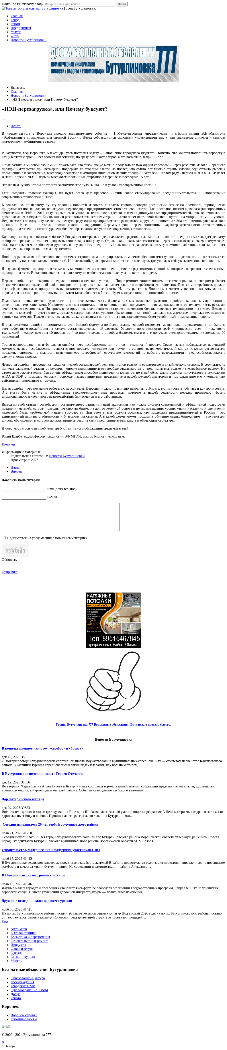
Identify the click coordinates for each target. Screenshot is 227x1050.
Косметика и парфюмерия (30, 937)
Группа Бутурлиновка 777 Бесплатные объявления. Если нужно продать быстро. (113, 724)
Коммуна (9, 444)
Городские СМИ (23, 986)
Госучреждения (22, 982)
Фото (15, 36)
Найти (122, 4)
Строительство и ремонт (29, 941)
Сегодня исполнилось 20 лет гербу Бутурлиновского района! (51, 824)
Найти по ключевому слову (22, 4)
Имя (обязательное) (61, 489)
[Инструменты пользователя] (3, 119)
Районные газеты (24, 1019)
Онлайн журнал (23, 957)
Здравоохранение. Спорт (29, 990)
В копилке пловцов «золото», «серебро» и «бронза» (42, 748)
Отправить (10, 572)
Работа (16, 998)
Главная (17, 16)
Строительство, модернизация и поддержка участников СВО (51, 850)
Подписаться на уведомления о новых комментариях (47, 538)
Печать (16, 126)
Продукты (18, 945)
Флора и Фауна (22, 949)
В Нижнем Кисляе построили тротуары (33, 875)
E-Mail (52, 497)
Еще (5, 921)
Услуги (16, 32)
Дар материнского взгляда (23, 799)
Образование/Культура (28, 978)
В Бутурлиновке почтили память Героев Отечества (43, 773)
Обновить (9, 559)
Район (15, 24)
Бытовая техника (23, 933)
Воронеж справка (24, 1015)
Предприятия (21, 28)
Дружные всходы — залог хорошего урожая (37, 901)
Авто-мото (19, 929)
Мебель (16, 961)
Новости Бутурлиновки (29, 40)
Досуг (15, 994)
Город (15, 20)
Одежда (16, 953)
